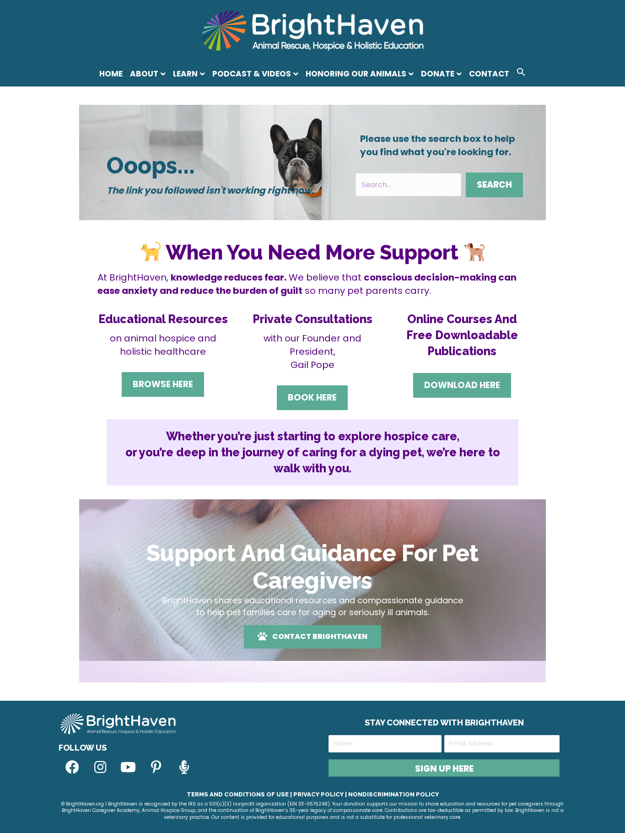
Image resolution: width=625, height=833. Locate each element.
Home (111, 73)
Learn (185, 73)
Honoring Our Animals (356, 73)
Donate (437, 73)
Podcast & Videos (251, 73)
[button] (521, 73)
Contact (489, 73)
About (144, 73)
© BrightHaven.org (82, 804)
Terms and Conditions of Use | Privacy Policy (265, 794)
